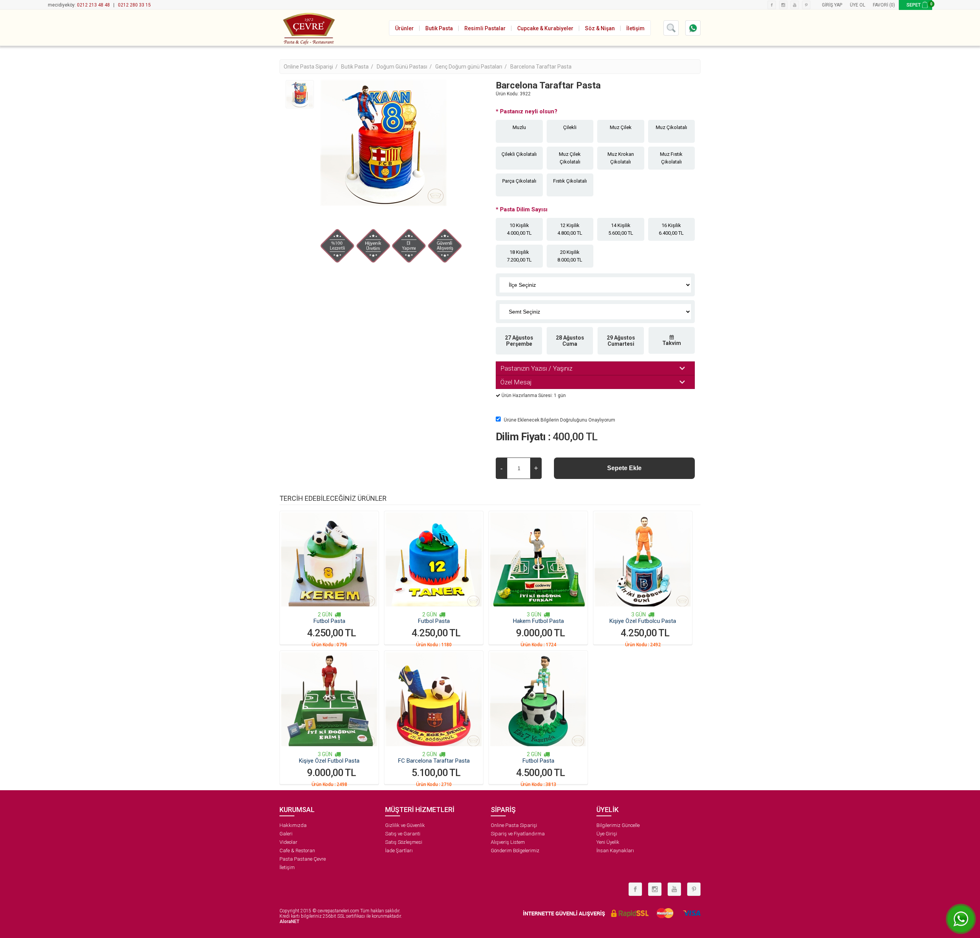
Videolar (288, 842)
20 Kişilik (569, 256)
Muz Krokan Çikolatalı (621, 158)
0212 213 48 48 (93, 5)
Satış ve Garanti (402, 834)
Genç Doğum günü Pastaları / (471, 67)
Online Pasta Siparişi (514, 825)
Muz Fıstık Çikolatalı (671, 158)
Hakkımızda (293, 825)
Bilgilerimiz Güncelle (618, 825)
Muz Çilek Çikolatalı (570, 158)
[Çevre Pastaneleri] (308, 27)
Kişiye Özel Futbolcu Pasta (642, 621)
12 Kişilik (569, 229)
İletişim (287, 867)
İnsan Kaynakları (615, 850)
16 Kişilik (671, 229)
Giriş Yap (832, 5)
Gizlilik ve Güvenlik (405, 825)
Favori (880, 5)
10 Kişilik (519, 229)
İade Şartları (399, 850)
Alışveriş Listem (508, 842)
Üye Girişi (606, 834)
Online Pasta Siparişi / (311, 67)
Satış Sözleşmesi (403, 842)
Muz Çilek (621, 127)
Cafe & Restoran (297, 850)
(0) (892, 5)
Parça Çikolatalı (519, 181)
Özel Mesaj (516, 382)
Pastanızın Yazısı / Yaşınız (536, 368)
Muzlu (519, 127)
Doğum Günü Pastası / (405, 67)
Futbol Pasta (329, 621)
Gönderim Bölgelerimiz (515, 850)
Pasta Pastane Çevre (302, 859)
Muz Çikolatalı (671, 127)
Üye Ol (857, 5)
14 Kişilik (620, 229)
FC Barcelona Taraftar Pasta (434, 760)
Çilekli (570, 127)
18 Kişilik (519, 256)
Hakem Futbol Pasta (538, 621)
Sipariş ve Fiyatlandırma (518, 834)
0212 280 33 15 (134, 5)
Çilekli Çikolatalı (519, 154)
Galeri (285, 834)
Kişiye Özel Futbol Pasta (329, 760)
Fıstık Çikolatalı (570, 181)
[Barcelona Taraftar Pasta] (300, 94)
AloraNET (289, 921)
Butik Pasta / (357, 67)
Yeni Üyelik (607, 842)
